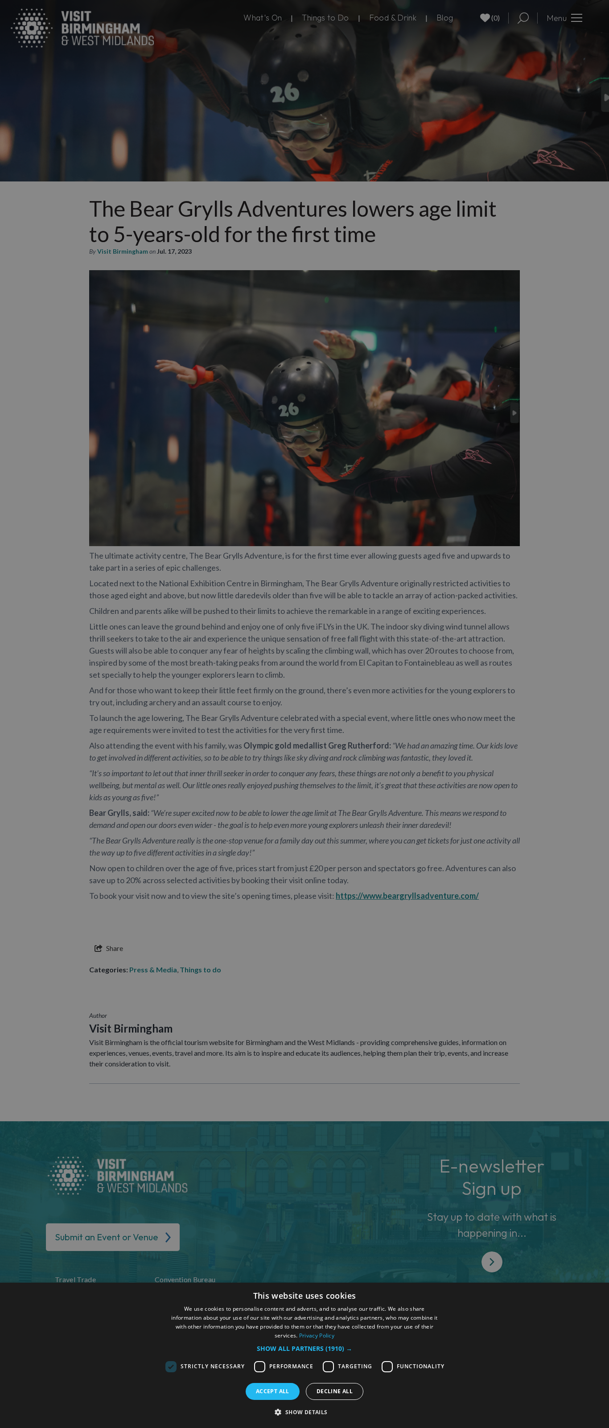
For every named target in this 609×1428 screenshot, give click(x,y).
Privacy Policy (316, 1335)
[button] (304, 1348)
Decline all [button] (335, 1391)
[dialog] (304, 1355)
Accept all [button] (272, 1391)
